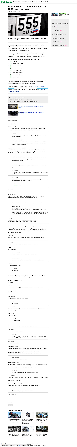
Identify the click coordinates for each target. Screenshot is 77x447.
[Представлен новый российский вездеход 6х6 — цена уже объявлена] (42, 428)
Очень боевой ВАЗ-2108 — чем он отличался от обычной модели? (42, 421)
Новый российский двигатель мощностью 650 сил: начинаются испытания (59, 34)
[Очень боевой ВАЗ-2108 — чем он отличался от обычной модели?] (42, 415)
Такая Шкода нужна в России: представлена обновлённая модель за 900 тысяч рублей (60, 40)
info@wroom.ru (28, 444)
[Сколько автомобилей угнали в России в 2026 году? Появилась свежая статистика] (14, 428)
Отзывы (43, 1)
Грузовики (38, 1)
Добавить (11, 405)
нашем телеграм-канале (42, 87)
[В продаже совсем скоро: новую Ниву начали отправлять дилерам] (14, 415)
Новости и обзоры (17, 1)
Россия (15, 120)
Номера (12, 120)
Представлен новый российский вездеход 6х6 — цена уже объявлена (41, 434)
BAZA (46, 1)
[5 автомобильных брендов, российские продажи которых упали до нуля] (28, 428)
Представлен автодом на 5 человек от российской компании (24, 101)
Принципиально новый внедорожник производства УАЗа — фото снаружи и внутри (60, 25)
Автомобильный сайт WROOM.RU (32, 443)
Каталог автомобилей (30, 1)
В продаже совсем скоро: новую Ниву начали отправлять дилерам (14, 421)
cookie (19, 445)
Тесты (23, 1)
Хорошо (24, 445)
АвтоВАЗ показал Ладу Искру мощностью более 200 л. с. (23, 99)
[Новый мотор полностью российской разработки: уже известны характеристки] (28, 415)
